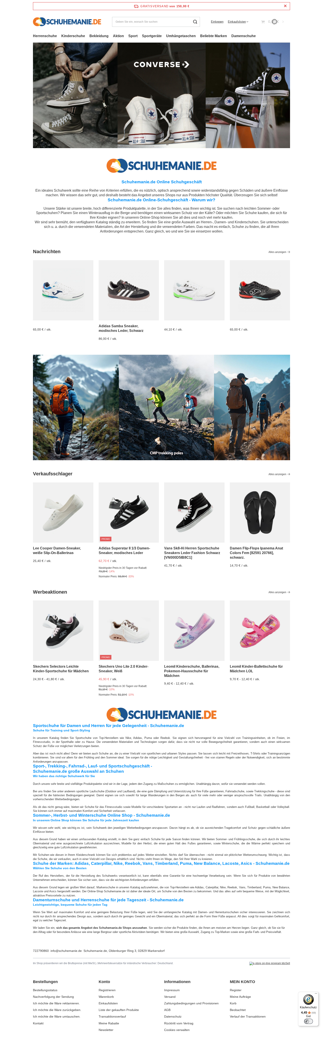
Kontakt (38, 1023)
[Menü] (316, 994)
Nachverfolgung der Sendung (53, 996)
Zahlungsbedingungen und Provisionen (191, 1003)
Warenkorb (106, 996)
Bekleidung (99, 36)
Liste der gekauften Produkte (119, 1010)
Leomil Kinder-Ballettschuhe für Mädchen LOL (256, 669)
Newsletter (106, 1030)
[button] (290, 95)
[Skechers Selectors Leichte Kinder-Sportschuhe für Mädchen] (63, 630)
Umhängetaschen (181, 36)
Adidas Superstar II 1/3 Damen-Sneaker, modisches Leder (124, 550)
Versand (170, 996)
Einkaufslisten (237, 21)
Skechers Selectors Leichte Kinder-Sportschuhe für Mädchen (61, 669)
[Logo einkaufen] (67, 21)
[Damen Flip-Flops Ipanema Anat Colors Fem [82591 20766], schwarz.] (260, 512)
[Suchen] (195, 22)
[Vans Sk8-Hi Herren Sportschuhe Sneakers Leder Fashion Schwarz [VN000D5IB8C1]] (194, 512)
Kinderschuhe (73, 36)
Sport (133, 36)
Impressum (172, 990)
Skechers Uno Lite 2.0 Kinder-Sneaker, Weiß (123, 669)
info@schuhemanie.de (66, 951)
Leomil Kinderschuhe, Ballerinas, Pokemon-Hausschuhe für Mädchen (191, 671)
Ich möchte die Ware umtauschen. (56, 1016)
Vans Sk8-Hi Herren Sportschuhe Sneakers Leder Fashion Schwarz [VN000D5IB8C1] (192, 552)
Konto (104, 982)
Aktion (118, 36)
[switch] (308, 1021)
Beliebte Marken (213, 36)
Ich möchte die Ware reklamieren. (56, 1003)
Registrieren (107, 990)
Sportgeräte (152, 36)
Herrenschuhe (45, 36)
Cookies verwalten (177, 1030)
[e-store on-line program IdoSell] (269, 963)
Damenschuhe (243, 36)
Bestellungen (45, 982)
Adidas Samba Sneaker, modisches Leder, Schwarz (121, 328)
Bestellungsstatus (45, 990)
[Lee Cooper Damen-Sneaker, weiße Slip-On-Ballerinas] (63, 512)
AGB (167, 1010)
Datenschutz (172, 1016)
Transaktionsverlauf (112, 1016)
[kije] (161, 407)
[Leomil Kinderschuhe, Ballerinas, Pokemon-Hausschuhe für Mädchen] (194, 630)
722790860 (41, 951)
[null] (63, 290)
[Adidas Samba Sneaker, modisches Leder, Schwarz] (129, 290)
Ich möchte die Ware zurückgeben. (57, 1010)
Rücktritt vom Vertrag (178, 1023)
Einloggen (217, 21)
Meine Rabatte (109, 1023)
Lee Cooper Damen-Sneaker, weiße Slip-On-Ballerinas (57, 550)
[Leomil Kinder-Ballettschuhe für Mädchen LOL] (260, 630)
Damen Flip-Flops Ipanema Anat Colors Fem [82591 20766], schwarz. (256, 552)
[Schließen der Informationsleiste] (285, 6)
